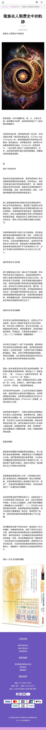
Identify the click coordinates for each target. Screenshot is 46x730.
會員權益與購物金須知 (23, 664)
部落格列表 (15, 7)
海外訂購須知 (23, 648)
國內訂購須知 (23, 645)
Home (5, 7)
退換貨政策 (23, 651)
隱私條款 (23, 667)
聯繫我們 (23, 670)
